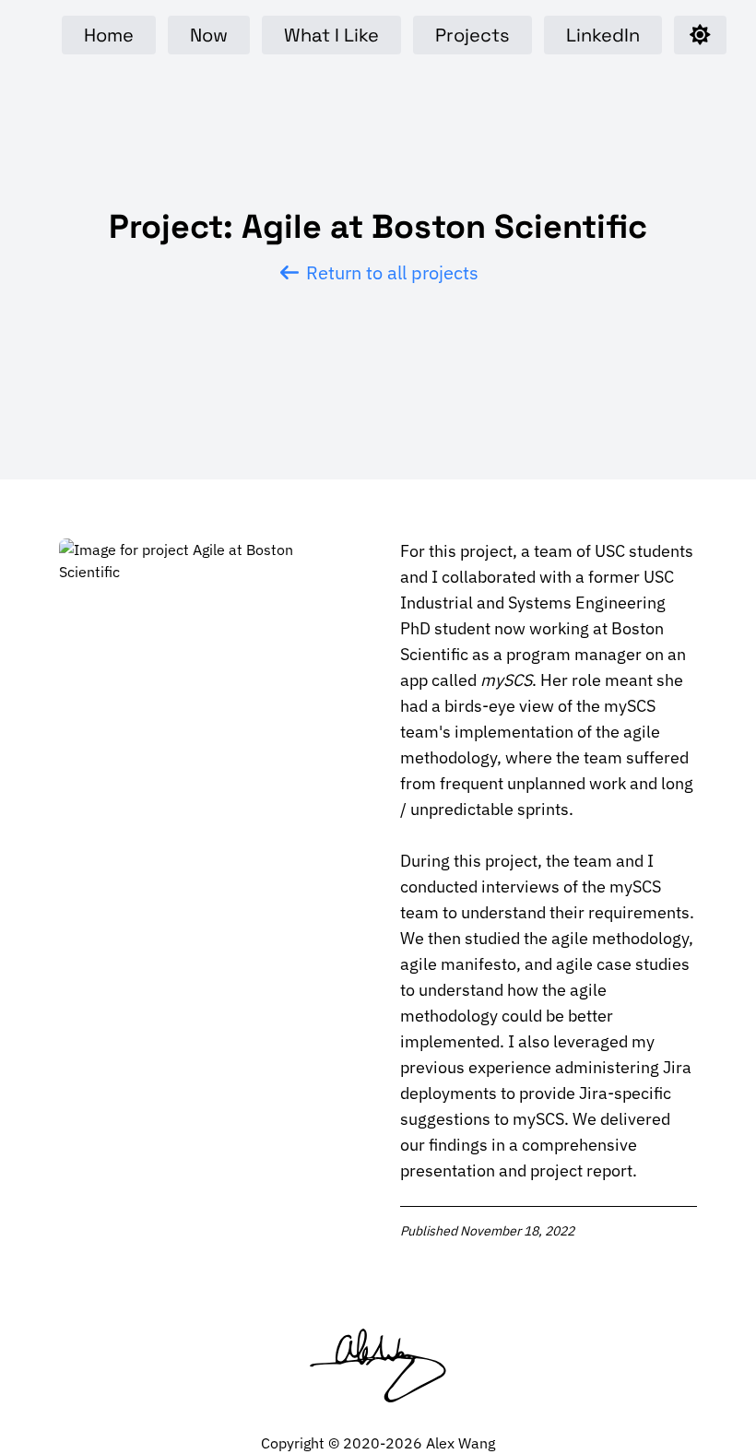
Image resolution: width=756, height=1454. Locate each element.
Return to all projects (389, 272)
